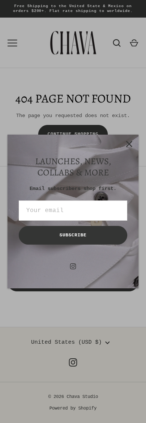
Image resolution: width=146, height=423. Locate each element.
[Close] (129, 144)
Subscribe (73, 235)
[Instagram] (73, 266)
